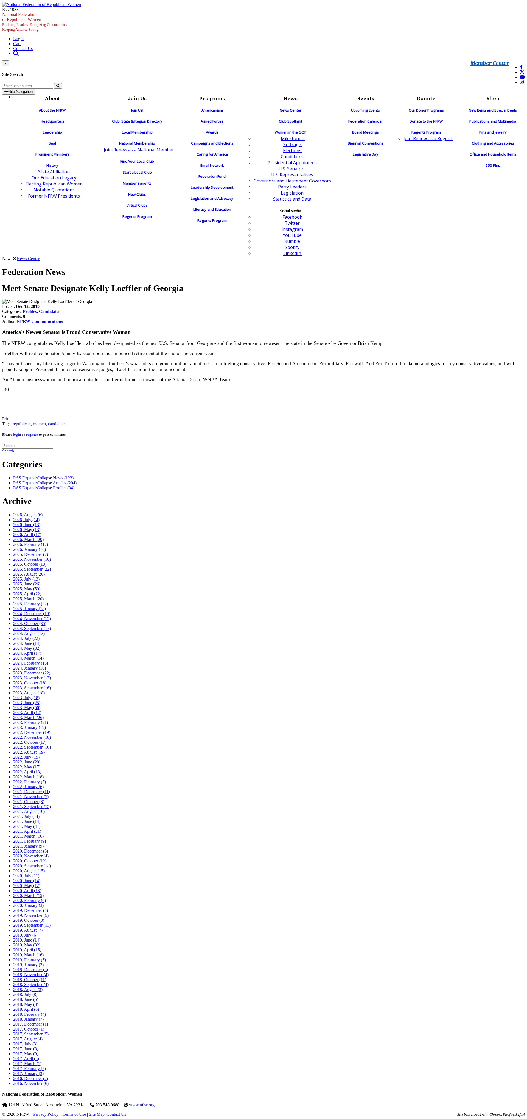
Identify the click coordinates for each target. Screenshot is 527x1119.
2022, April (27, 772)
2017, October (28, 1029)
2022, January (28, 786)
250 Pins (493, 165)
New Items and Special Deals (493, 110)
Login (18, 38)
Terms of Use (74, 1114)
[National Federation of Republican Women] (41, 4)
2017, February (29, 1068)
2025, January (29, 608)
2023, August (29, 692)
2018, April (26, 1009)
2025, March (28, 598)
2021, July (26, 816)
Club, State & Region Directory (137, 121)
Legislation (293, 193)
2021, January (28, 846)
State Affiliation (54, 172)
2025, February (30, 603)
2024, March (28, 658)
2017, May (25, 1053)
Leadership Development (212, 187)
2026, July (26, 519)
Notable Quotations (54, 190)
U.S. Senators (293, 169)
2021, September (32, 806)
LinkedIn (292, 253)
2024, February (30, 663)
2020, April (27, 890)
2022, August (29, 752)
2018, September (31, 984)
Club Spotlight (290, 121)
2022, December (31, 732)
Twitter (293, 223)
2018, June (25, 999)
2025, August (29, 574)
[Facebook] (521, 67)
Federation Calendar (365, 121)
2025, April (27, 594)
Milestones (293, 138)
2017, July (25, 1044)
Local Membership (137, 132)
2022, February (29, 781)
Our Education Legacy (54, 178)
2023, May (26, 707)
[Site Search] (16, 53)
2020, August (29, 870)
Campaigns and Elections (212, 143)
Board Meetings (365, 132)
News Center (290, 110)
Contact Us (23, 48)
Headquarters (52, 121)
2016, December (30, 1078)
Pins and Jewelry (493, 132)
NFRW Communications (40, 321)
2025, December (30, 554)
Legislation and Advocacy (212, 198)
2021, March (28, 836)
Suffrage (292, 144)
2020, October (29, 861)
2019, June (26, 940)
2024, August (29, 633)
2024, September (32, 628)
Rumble (292, 241)
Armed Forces (212, 121)
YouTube (293, 235)
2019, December (30, 910)
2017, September (31, 1034)
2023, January (29, 727)
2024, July (26, 638)
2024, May (26, 648)
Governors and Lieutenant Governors (293, 181)
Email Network (212, 165)
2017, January (28, 1073)
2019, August (28, 930)
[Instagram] (522, 82)
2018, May (25, 1004)
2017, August (28, 1039)
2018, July (25, 994)
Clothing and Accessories (493, 143)
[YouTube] (522, 77)
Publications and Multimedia (492, 121)
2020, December (30, 851)
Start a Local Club (137, 172)
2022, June (26, 762)
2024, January (29, 668)
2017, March (27, 1063)
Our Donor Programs (426, 110)
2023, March (28, 717)
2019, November (31, 915)
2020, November (31, 856)
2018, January (28, 1019)
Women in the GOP (291, 132)
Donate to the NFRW (426, 121)
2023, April (27, 712)
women (39, 423)
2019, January (28, 964)
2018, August (28, 989)
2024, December (31, 613)
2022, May (26, 767)
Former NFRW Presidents (54, 196)
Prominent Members (52, 154)
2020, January (28, 905)
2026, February (30, 544)
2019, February (29, 959)
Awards (212, 132)
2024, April (27, 653)
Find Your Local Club (137, 161)
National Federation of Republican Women (35, 22)
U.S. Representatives (292, 175)
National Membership (137, 143)
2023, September (32, 687)
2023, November (32, 678)
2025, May (26, 589)
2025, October (29, 564)
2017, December (30, 1024)
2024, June (26, 643)
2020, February (29, 900)
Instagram (293, 229)
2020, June (26, 880)
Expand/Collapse (37, 478)
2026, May (26, 529)
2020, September (32, 865)
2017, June (25, 1048)
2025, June (26, 584)
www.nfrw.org (142, 1105)
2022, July (26, 757)
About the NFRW (52, 110)
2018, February (29, 1014)
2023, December (31, 673)
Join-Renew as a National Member (139, 150)
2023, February (30, 722)
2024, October (29, 623)
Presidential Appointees (293, 163)
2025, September (32, 569)
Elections (292, 151)
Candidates (293, 157)
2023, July (26, 697)
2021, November (31, 796)
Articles (65, 483)
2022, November (32, 737)
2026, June (26, 524)
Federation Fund (212, 176)
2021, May (26, 826)
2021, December (31, 791)
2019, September (32, 925)
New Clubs (137, 194)
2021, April (27, 831)
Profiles (30, 311)
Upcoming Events (365, 110)
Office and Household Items (493, 154)
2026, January (29, 549)
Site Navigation (21, 92)
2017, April (26, 1058)
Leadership (52, 132)
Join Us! (137, 110)
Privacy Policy (45, 1114)
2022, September (32, 747)
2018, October (29, 979)
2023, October (29, 683)
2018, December (30, 969)
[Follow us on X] (522, 72)
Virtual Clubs (137, 205)
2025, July (26, 579)
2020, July (26, 875)
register (32, 434)
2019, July (25, 935)
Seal (52, 143)
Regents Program (137, 216)
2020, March (28, 895)
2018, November (31, 974)
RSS (17, 478)
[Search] (58, 86)
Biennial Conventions (365, 143)
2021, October (28, 801)
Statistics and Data (292, 199)
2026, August (28, 514)
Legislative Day (365, 154)
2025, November (32, 559)
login (17, 434)
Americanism (212, 110)
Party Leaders (293, 187)
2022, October (29, 742)
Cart (17, 43)
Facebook (292, 217)
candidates (57, 423)
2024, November (32, 618)
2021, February (29, 841)
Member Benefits (137, 183)
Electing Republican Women (55, 184)
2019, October (28, 920)
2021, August (29, 811)
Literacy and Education (212, 209)
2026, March (28, 539)
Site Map (97, 1114)
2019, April (27, 950)
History (52, 165)
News (63, 478)
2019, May (26, 945)
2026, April (27, 534)
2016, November (31, 1083)
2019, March (28, 955)
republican (22, 423)
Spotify (293, 247)
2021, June (26, 821)
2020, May (26, 885)
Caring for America (212, 154)
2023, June (26, 702)
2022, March (28, 776)
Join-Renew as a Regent (428, 138)
